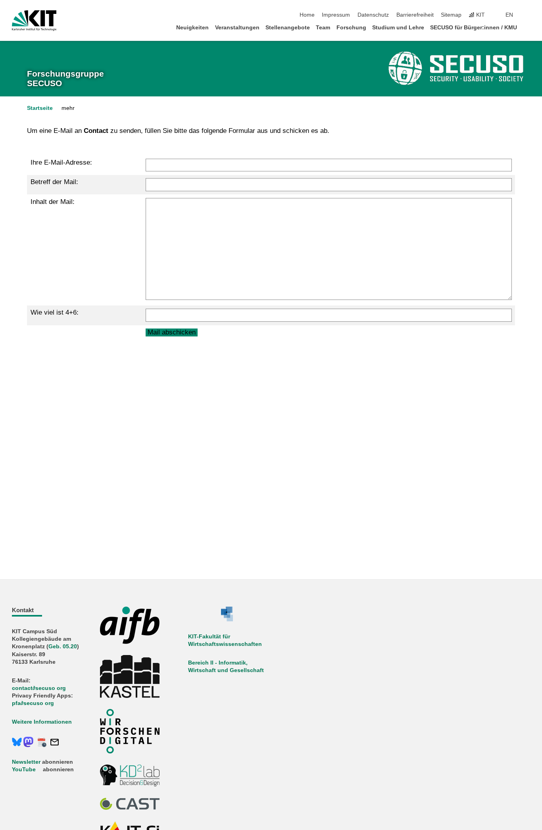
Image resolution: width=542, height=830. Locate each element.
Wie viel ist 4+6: (55, 312)
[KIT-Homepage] (34, 20)
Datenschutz (373, 15)
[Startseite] (527, 27)
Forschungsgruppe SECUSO (65, 78)
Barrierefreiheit (415, 15)
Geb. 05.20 (62, 646)
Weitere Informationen (42, 722)
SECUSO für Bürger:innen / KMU (473, 28)
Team (323, 28)
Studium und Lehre (398, 28)
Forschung (351, 28)
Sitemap (451, 15)
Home (307, 15)
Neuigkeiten (192, 28)
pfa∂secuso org (33, 703)
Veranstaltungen (237, 28)
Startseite (40, 108)
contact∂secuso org (39, 688)
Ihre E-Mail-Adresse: (61, 162)
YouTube (24, 769)
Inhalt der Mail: (53, 202)
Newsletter (26, 762)
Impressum (336, 15)
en (509, 15)
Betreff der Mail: (54, 182)
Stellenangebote (287, 28)
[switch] (527, 15)
